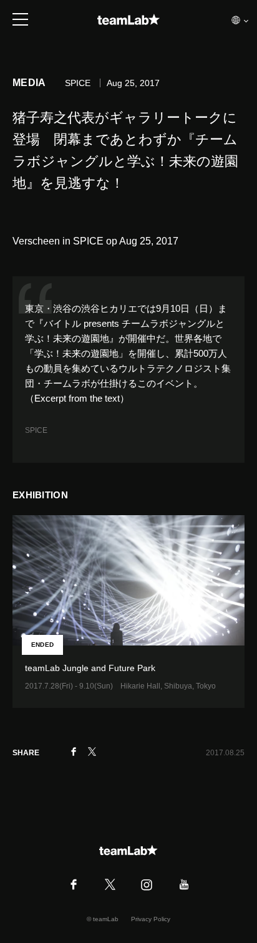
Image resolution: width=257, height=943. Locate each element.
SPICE (36, 430)
